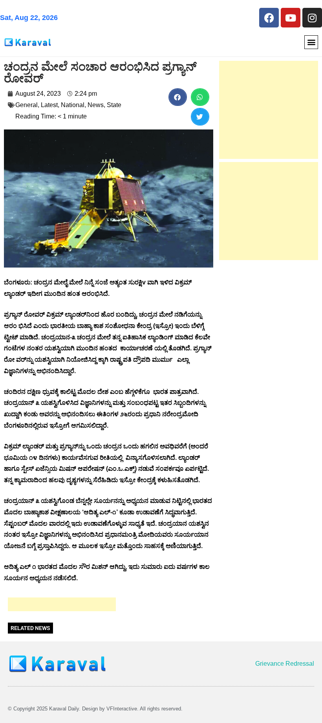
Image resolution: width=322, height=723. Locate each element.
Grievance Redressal (284, 663)
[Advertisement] (62, 604)
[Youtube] (290, 17)
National (72, 105)
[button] (311, 42)
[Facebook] (269, 17)
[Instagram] (312, 17)
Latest (49, 105)
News (96, 105)
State (114, 105)
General (26, 105)
